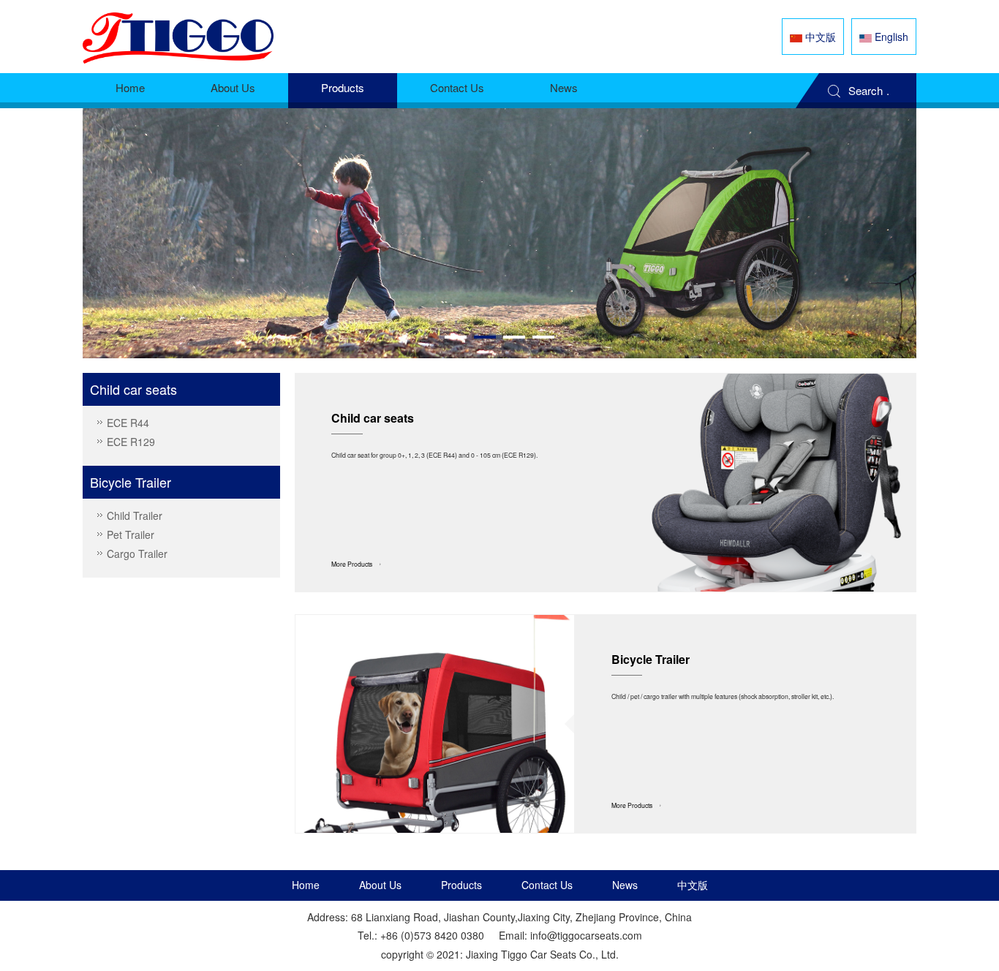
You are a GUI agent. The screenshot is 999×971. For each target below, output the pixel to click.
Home (130, 87)
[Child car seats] (777, 483)
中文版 (692, 884)
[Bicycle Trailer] (434, 724)
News (564, 87)
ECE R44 (128, 422)
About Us (233, 87)
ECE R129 (131, 441)
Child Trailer (134, 515)
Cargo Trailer (137, 553)
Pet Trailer (130, 534)
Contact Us (457, 87)
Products (342, 87)
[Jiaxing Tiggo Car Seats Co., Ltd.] (178, 36)
